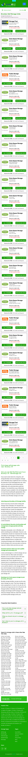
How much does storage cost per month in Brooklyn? (11, 608)
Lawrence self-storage (5, 682)
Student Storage (4, 737)
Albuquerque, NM (4, 712)
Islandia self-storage (5, 673)
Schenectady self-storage (20, 669)
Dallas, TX (15, 714)
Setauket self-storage (19, 671)
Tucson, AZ (12, 717)
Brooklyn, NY (18, 712)
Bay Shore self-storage (6, 637)
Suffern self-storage (19, 675)
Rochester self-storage (19, 665)
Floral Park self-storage (6, 656)
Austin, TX (15, 710)
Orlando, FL (21, 719)
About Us (17, 735)
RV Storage (3, 739)
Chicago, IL (3, 714)
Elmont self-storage (5, 650)
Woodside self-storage (19, 688)
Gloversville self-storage (6, 662)
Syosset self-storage (19, 676)
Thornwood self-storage (20, 679)
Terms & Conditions (19, 734)
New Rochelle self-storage (20, 643)
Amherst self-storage (5, 636)
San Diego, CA (9, 714)
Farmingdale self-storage (6, 653)
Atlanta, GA (14, 708)
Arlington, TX (10, 710)
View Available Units (21, 31)
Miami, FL (9, 725)
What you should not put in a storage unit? (12, 616)
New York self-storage (19, 646)
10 (2, 460)
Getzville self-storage (5, 659)
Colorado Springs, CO (19, 717)
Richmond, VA (9, 721)
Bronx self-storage (5, 640)
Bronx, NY (24, 712)
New (14, 0)
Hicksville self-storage (5, 666)
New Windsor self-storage (20, 645)
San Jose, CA (3, 719)
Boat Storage (3, 734)
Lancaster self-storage (5, 681)
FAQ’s (16, 739)
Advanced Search (7, 10)
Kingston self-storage (5, 676)
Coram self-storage (5, 647)
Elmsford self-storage (5, 652)
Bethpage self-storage (5, 639)
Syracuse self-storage (19, 678)
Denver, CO (9, 708)
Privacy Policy (18, 737)
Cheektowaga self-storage (6, 645)
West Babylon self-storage (20, 682)
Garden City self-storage (6, 658)
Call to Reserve (7, 31)
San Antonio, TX (9, 716)
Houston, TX (3, 708)
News (16, 741)
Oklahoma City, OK (5, 717)
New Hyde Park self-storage (21, 642)
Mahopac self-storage (5, 688)
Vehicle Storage (4, 735)
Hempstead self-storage (6, 665)
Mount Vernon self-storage (20, 639)
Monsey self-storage (19, 636)
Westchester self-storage (20, 685)
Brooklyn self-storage (5, 642)
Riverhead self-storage (19, 663)
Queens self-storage (19, 659)
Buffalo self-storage (5, 643)
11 (5, 460)
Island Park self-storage (6, 672)
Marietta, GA (3, 725)
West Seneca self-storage (20, 684)
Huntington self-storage (6, 668)
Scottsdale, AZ (16, 721)
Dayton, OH (19, 714)
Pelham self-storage (19, 655)
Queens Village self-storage (21, 660)
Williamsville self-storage (20, 686)
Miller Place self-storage (6, 694)
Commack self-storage (5, 646)
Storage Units (5, 698)
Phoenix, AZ (3, 721)
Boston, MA (20, 710)
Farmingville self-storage (6, 655)
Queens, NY (3, 716)
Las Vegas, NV (4, 710)
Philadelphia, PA (20, 708)
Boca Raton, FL (12, 712)
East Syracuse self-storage (6, 649)
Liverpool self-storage (5, 684)
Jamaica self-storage (5, 675)
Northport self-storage (19, 650)
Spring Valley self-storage (20, 672)
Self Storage (3, 732)
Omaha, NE (16, 716)
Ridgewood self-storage (20, 662)
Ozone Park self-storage (20, 652)
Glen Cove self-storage (6, 660)
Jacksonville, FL (23, 721)
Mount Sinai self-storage (20, 637)
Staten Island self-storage (20, 673)
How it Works (18, 732)
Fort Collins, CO (10, 719)
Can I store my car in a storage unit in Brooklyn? (13, 621)
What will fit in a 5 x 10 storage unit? (12, 613)
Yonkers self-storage (19, 689)
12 (7, 460)
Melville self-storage (5, 692)
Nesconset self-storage (20, 640)
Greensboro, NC (18, 723)
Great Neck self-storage (6, 663)
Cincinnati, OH (4, 723)
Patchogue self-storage (20, 653)
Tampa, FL (21, 716)
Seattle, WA (16, 719)
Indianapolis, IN (11, 723)
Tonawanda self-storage (20, 681)
